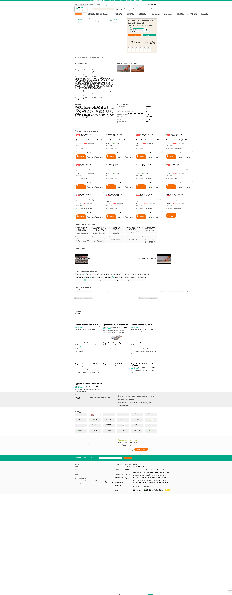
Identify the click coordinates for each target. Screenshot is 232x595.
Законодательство (119, 485)
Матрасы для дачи (118, 277)
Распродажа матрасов (143, 274)
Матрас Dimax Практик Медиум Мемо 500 (115, 324)
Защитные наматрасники (93, 274)
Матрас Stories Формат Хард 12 (141, 324)
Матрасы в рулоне (79, 274)
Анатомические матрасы (81, 282)
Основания (149, 14)
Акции (89, 10)
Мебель (162, 14)
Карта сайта (127, 474)
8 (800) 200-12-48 (151, 4)
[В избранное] (146, 31)
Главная (76, 16)
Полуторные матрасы (130, 274)
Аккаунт (116, 490)
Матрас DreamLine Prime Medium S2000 (88, 324)
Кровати (137, 14)
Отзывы (103, 57)
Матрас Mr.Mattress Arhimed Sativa (86, 364)
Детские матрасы (98, 14)
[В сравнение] (134, 31)
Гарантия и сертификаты (133, 45)
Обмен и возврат (118, 471)
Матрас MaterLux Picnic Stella (113, 364)
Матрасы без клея (142, 277)
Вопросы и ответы (119, 477)
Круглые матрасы (79, 280)
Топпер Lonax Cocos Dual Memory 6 (142, 343)
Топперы (125, 14)
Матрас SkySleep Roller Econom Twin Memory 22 (143, 364)
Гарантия (123, 5)
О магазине (127, 466)
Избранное (128, 10)
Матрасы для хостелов (106, 274)
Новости (131, 5)
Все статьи (77, 289)
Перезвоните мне (141, 449)
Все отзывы (77, 313)
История (146, 9)
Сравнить (136, 10)
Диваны (199, 14)
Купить (134, 35)
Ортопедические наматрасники (104, 280)
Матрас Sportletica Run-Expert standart (116, 343)
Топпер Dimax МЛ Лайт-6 (83, 343)
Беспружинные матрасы (120, 280)
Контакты (117, 5)
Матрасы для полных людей (82, 277)
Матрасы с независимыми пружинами (100, 277)
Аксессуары (174, 14)
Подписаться (127, 457)
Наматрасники (111, 14)
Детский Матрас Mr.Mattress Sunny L (93, 16)
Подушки (187, 14)
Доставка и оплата (110, 5)
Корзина (154, 10)
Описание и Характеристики (81, 57)
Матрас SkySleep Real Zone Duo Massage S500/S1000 (88, 383)
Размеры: (130, 29)
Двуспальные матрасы (133, 280)
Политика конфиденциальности (119, 481)
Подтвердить (150, 594)
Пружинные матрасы (130, 277)
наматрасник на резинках (97, 116)
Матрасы (86, 14)
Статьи (116, 466)
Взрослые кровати (118, 274)
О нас (127, 5)
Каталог (78, 14)
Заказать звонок (141, 4)
